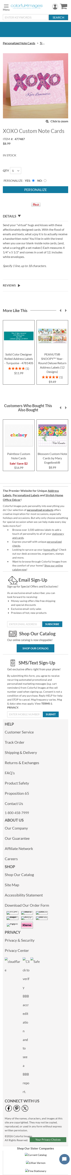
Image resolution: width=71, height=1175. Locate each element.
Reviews (9, 285)
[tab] (35, 216)
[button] (60, 310)
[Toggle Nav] (6, 7)
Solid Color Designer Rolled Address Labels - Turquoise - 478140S (18, 358)
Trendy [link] (43, 43)
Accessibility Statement (24, 895)
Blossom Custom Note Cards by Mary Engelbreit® (52, 458)
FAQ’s (10, 773)
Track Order (14, 742)
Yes (27, 180)
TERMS (45, 703)
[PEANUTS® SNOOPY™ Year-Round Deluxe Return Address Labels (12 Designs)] (52, 349)
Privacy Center (17, 950)
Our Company (16, 828)
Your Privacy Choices (48, 1139)
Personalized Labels (26, 495)
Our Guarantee (17, 838)
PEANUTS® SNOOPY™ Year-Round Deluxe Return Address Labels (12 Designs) (52, 362)
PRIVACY (12, 707)
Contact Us (14, 803)
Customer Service (19, 732)
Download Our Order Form (27, 905)
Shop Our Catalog (35, 648)
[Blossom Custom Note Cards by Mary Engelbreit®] (52, 449)
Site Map (12, 884)
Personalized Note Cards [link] (19, 43)
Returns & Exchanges (22, 762)
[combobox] (25, 17)
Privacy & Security (19, 940)
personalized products (40, 509)
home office (50, 549)
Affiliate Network (19, 848)
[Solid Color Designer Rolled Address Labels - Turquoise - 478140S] (19, 349)
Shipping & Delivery (21, 752)
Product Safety (17, 783)
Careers (11, 858)
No (39, 180)
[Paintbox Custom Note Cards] (19, 449)
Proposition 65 (17, 793)
